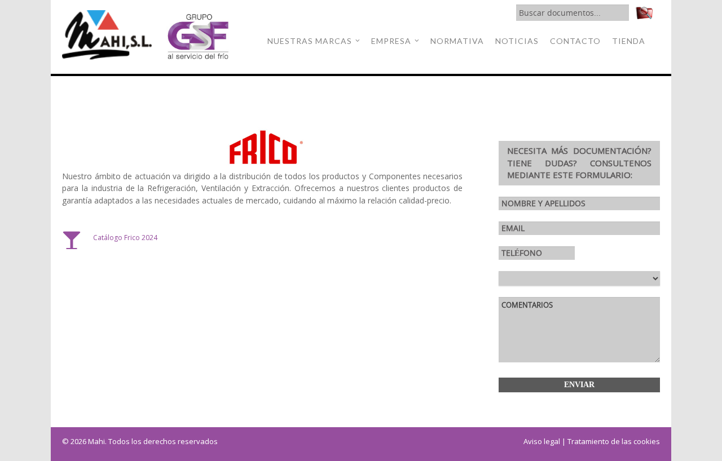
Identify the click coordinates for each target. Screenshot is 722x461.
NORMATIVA (457, 41)
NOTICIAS (517, 41)
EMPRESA (391, 41)
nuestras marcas (309, 41)
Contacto (575, 41)
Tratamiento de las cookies (613, 441)
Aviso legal (541, 441)
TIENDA (628, 41)
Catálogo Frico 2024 (125, 237)
